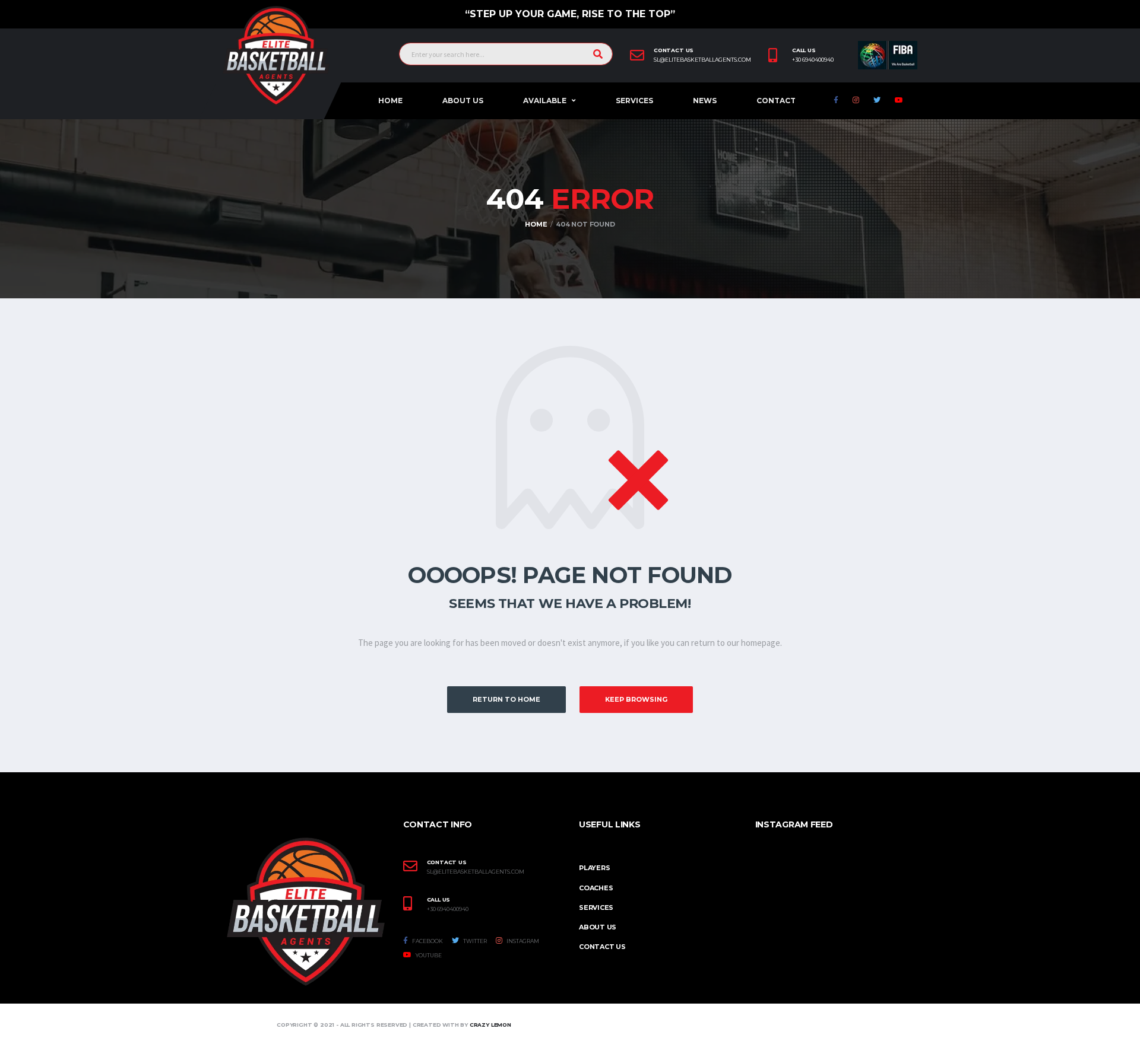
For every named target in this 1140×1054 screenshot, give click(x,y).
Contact (776, 100)
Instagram (522, 941)
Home (390, 100)
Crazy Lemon (490, 1024)
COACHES (596, 888)
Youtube (428, 955)
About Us (462, 100)
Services (634, 100)
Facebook (427, 941)
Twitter (474, 941)
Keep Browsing (636, 699)
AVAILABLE (544, 100)
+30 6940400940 (813, 60)
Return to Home (506, 699)
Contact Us (602, 946)
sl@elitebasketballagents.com (702, 60)
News (705, 100)
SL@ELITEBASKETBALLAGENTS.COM (475, 872)
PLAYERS (594, 868)
